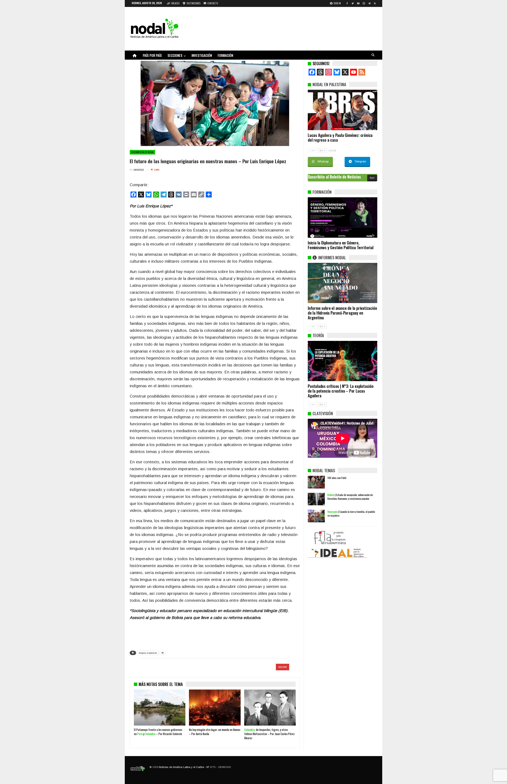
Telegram (360, 161)
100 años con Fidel (336, 478)
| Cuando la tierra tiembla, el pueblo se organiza (351, 513)
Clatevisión (323, 413)
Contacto (212, 3)
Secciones (175, 55)
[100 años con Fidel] (316, 482)
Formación (225, 55)
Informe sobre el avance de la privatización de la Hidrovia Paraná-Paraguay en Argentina (342, 312)
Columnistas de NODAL (142, 152)
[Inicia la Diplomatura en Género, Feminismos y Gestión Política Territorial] (342, 217)
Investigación (202, 55)
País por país (152, 55)
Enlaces (175, 3)
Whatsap (323, 161)
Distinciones (194, 3)
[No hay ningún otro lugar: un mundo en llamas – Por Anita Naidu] (214, 708)
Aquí (372, 177)
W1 (163, 652)
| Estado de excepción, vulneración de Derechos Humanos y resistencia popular (350, 497)
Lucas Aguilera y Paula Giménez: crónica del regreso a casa (340, 137)
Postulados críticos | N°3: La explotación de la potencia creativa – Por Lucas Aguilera (341, 391)
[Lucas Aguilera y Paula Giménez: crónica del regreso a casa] (342, 110)
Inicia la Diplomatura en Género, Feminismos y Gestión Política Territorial (341, 244)
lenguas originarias (148, 652)
